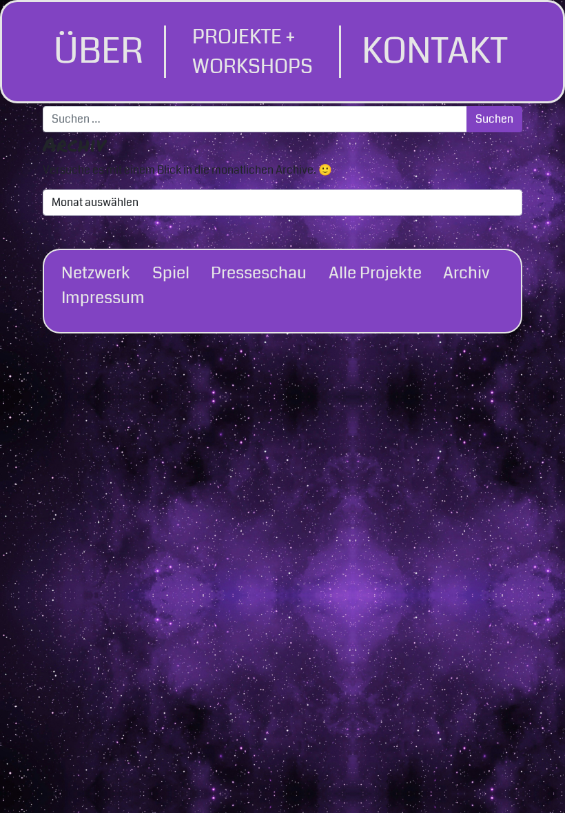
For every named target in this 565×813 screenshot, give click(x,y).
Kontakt (434, 51)
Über (98, 51)
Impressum (103, 297)
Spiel (170, 273)
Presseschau (259, 273)
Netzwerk (95, 273)
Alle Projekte (375, 273)
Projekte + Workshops (252, 52)
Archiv (466, 273)
